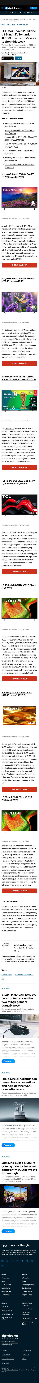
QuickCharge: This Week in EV (24, 974)
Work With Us (6, 1355)
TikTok (22, 1260)
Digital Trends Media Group (11, 1369)
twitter (18, 951)
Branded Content (27, 1309)
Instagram (7, 1260)
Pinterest (27, 1260)
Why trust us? (15, 21)
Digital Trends (11, 10)
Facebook (2, 1260)
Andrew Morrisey (8, 53)
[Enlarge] (35, 190)
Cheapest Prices (7, 974)
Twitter (12, 1260)
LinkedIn (32, 1260)
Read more (8, 1061)
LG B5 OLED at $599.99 (22, 909)
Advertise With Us (7, 1310)
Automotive (6, 1295)
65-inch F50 (26, 333)
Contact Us (5, 1307)
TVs (3, 978)
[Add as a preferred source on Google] (8, 58)
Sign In (34, 8)
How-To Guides (27, 1291)
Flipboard (2, 1266)
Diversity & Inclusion (8, 1359)
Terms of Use (6, 1363)
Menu (2, 8)
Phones (4, 1275)
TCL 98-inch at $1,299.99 (21, 918)
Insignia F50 (6, 229)
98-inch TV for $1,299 (11, 532)
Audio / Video (6, 1285)
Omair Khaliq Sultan (22, 53)
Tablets (24, 1275)
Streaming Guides (28, 1285)
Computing (5, 1278)
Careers (4, 1350)
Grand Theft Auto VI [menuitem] (7, 13)
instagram (15, 951)
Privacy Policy (26, 1350)
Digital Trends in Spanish (29, 1318)
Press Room (25, 1355)
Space (24, 1281)
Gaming (4, 1281)
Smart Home (6, 1288)
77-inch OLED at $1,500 (26, 867)
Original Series (27, 1295)
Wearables (25, 1278)
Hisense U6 (9, 428)
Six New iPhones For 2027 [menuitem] (22, 13)
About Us (4, 1303)
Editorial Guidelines (7, 1314)
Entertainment (6, 1291)
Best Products (26, 1288)
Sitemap (24, 1359)
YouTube (17, 1260)
